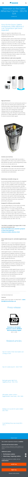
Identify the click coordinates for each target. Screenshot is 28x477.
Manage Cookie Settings (14, 473)
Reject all (14, 469)
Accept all (14, 464)
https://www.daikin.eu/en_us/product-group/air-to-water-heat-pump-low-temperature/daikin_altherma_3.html (13, 230)
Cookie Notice (5, 460)
